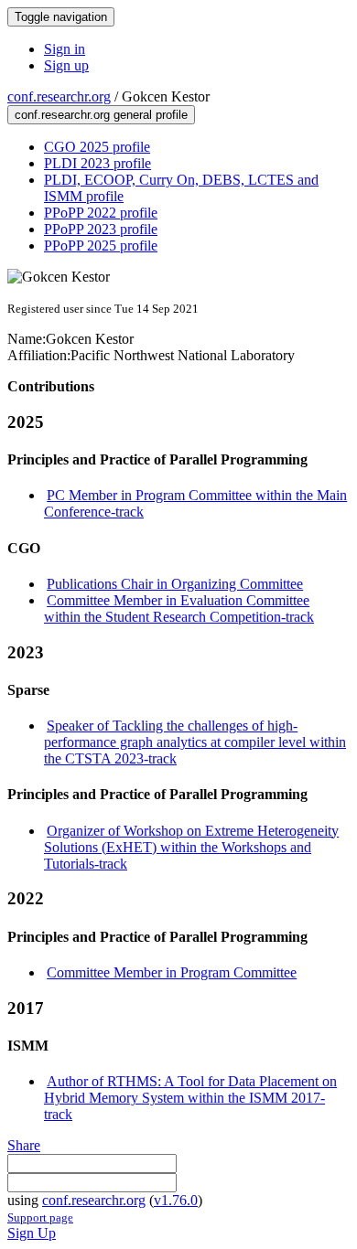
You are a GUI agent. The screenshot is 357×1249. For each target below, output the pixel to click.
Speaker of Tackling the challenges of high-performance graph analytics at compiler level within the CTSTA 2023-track (195, 742)
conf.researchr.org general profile (101, 115)
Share (23, 1145)
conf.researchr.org (59, 96)
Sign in (64, 49)
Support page (40, 1217)
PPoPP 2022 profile (100, 212)
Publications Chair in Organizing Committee (175, 584)
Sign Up (31, 1233)
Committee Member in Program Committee (172, 972)
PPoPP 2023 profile (100, 229)
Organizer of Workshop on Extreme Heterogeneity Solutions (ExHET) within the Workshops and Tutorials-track (191, 847)
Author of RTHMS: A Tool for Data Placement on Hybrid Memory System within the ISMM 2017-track (190, 1097)
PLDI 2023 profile (97, 163)
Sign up (66, 65)
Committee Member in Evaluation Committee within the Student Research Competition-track (179, 608)
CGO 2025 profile (97, 147)
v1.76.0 (176, 1200)
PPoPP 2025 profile (100, 245)
